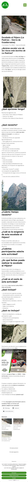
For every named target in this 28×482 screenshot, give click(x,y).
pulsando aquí (19, 394)
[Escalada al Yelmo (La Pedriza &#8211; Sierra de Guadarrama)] (7, 434)
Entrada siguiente (14, 452)
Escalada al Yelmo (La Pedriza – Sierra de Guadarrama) (6, 439)
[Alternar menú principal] (25, 5)
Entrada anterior (14, 448)
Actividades (5, 45)
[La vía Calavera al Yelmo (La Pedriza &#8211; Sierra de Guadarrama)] (7, 421)
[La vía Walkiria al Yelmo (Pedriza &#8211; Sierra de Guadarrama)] (18, 421)
